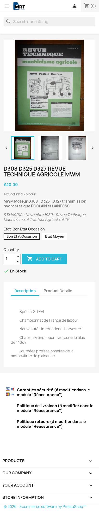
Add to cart (44, 259)
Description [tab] (25, 290)
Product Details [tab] (58, 290)
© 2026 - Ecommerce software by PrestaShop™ (45, 506)
